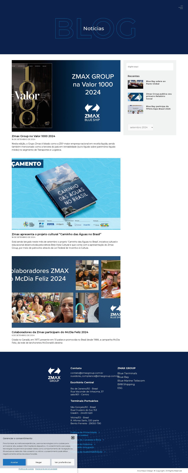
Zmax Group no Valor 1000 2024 (33, 136)
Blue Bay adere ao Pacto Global (156, 82)
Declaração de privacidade (46, 469)
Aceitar (14, 462)
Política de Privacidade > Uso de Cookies (85, 434)
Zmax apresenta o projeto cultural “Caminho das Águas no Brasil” (56, 234)
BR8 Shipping (126, 384)
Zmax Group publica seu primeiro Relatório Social (159, 96)
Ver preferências (63, 462)
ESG (120, 387)
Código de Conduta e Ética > (87, 439)
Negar (39, 462)
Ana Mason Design (145, 471)
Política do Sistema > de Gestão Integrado (82, 446)
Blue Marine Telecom (131, 380)
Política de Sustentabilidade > (88, 451)
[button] (72, 437)
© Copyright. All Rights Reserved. (168, 471)
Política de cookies (26, 469)
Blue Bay (123, 376)
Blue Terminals (127, 373)
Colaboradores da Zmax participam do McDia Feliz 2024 (50, 332)
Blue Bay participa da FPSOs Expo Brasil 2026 (158, 107)
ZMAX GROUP (127, 368)
